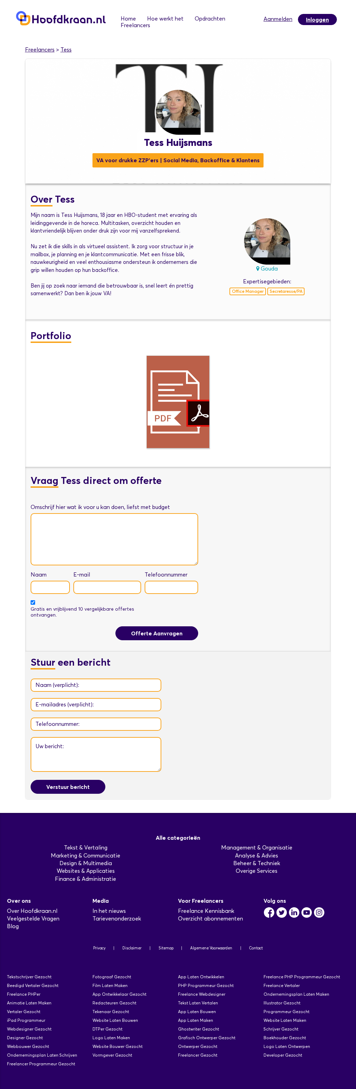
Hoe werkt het (165, 18)
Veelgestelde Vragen (33, 918)
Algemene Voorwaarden (211, 948)
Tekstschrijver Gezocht (29, 976)
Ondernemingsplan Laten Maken (296, 994)
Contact (256, 948)
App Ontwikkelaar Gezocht (119, 994)
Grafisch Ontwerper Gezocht (206, 1037)
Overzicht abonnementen (210, 918)
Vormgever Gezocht (112, 1055)
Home (128, 18)
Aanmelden (278, 19)
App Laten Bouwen (197, 1011)
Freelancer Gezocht (197, 1055)
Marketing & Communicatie (85, 855)
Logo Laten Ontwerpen (287, 1046)
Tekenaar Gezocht (110, 1011)
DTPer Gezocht (107, 1029)
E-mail (81, 574)
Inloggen (317, 19)
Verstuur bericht (68, 786)
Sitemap (166, 948)
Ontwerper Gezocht (197, 1046)
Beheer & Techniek (256, 863)
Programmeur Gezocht (286, 1011)
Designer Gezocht (25, 1037)
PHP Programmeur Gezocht (206, 985)
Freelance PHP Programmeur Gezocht (302, 976)
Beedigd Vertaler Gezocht (32, 985)
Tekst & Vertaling (85, 847)
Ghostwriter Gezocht (198, 1029)
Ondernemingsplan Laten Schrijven (42, 1055)
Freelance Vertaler (282, 985)
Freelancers (135, 25)
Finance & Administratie (85, 879)
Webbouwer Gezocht (28, 1046)
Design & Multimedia (85, 863)
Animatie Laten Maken (29, 1002)
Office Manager (248, 291)
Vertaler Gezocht (23, 1011)
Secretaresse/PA (286, 291)
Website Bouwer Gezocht (117, 1046)
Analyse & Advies (256, 855)
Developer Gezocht (283, 1055)
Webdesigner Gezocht (29, 1029)
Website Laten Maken (285, 1020)
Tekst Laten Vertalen (198, 1002)
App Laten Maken (195, 1020)
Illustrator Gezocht (282, 1002)
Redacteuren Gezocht (114, 1002)
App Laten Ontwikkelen (201, 976)
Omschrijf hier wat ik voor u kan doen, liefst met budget (100, 507)
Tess (66, 49)
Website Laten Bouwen (115, 1020)
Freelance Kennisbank (206, 911)
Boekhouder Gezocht (285, 1037)
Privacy (99, 948)
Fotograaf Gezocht (111, 976)
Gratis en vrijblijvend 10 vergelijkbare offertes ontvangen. (82, 612)
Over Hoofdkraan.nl (32, 911)
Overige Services (256, 871)
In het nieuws (109, 911)
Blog (13, 926)
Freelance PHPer (23, 994)
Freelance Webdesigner (201, 994)
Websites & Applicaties (86, 871)
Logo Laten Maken (111, 1037)
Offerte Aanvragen (157, 633)
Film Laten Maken (110, 985)
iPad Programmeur (26, 1020)
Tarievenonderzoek (116, 918)
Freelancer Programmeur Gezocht (41, 1063)
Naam (39, 574)
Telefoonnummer (166, 574)
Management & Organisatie (256, 847)
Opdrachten (210, 18)
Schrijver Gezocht (281, 1029)
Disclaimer (131, 948)
